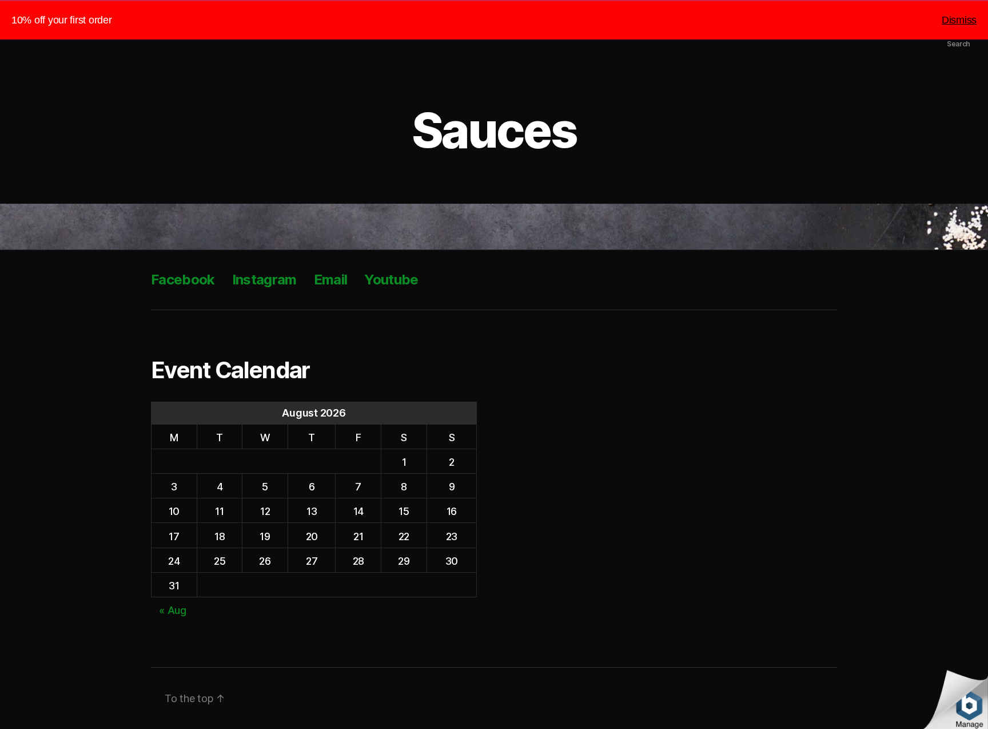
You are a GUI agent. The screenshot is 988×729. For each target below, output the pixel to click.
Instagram (264, 279)
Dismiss (959, 20)
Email (331, 279)
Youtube (391, 279)
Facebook (183, 279)
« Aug (172, 610)
